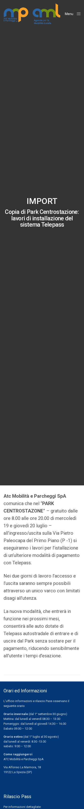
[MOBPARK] (32, 13)
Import (42, 201)
